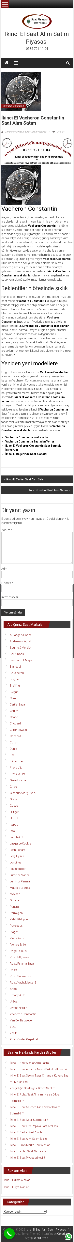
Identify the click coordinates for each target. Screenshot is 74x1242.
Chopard (15, 723)
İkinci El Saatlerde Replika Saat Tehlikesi (34, 1126)
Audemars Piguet (20, 641)
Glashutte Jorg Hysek (23, 793)
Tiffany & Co (17, 995)
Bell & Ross (17, 654)
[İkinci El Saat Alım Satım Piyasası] (6, 63)
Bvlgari (14, 691)
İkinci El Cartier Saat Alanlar (26, 1132)
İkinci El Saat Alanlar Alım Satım (29, 1062)
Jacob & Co (17, 837)
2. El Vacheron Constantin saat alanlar (44, 325)
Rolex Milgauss (19, 957)
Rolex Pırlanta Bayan (22, 963)
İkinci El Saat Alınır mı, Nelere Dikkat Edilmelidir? (38, 1069)
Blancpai (15, 666)
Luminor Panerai (20, 881)
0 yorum (60, 131)
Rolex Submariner (21, 976)
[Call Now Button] (9, 1233)
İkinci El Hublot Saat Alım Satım (48, 490)
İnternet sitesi (9, 597)
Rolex (13, 969)
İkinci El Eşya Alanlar (16, 1187)
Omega (14, 900)
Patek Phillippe (19, 919)
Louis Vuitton (18, 868)
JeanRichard (17, 849)
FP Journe (16, 761)
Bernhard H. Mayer (21, 660)
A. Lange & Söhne (20, 635)
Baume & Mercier (20, 647)
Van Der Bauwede (21, 1020)
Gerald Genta (18, 780)
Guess (14, 805)
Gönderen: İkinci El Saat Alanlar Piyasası (25, 131)
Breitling (15, 685)
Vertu (13, 1026)
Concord (15, 736)
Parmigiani (16, 913)
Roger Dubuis (18, 951)
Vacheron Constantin (13, 105)
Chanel (14, 717)
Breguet (14, 679)
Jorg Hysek (17, 856)
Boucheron (17, 673)
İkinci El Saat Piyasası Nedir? (27, 1157)
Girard (14, 786)
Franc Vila (16, 767)
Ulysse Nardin (18, 1007)
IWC (12, 830)
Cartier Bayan (18, 704)
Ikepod (14, 824)
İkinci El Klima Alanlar (17, 1180)
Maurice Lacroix (20, 887)
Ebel (12, 755)
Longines (15, 862)
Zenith (14, 1033)
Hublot (14, 818)
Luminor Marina (20, 875)
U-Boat (14, 1001)
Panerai (14, 906)
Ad (4, 568)
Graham (15, 799)
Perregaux (16, 925)
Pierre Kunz (17, 938)
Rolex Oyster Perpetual (24, 1039)
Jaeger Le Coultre (20, 843)
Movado (15, 894)
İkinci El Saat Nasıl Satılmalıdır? (29, 1119)
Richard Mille (18, 944)
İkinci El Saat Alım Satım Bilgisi (28, 1138)
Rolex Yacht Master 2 (23, 982)
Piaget (14, 932)
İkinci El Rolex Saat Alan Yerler (28, 1151)
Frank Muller (17, 774)
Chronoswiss (18, 729)
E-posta (7, 582)
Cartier (14, 710)
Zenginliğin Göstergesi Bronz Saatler (32, 1088)
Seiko (13, 988)
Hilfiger (14, 812)
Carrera (14, 698)
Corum (14, 742)
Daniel (13, 748)
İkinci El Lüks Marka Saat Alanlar (30, 1145)
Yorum (6, 530)
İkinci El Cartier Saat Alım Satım (25, 479)
